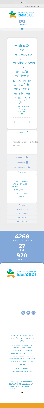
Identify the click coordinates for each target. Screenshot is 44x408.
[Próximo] (26, 122)
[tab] (22, 132)
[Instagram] (23, 313)
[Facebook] (33, 313)
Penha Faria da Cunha (22, 107)
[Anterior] (17, 122)
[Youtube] (28, 313)
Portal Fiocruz (5, 2)
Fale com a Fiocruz (20, 2)
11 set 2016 (22, 112)
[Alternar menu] (22, 29)
